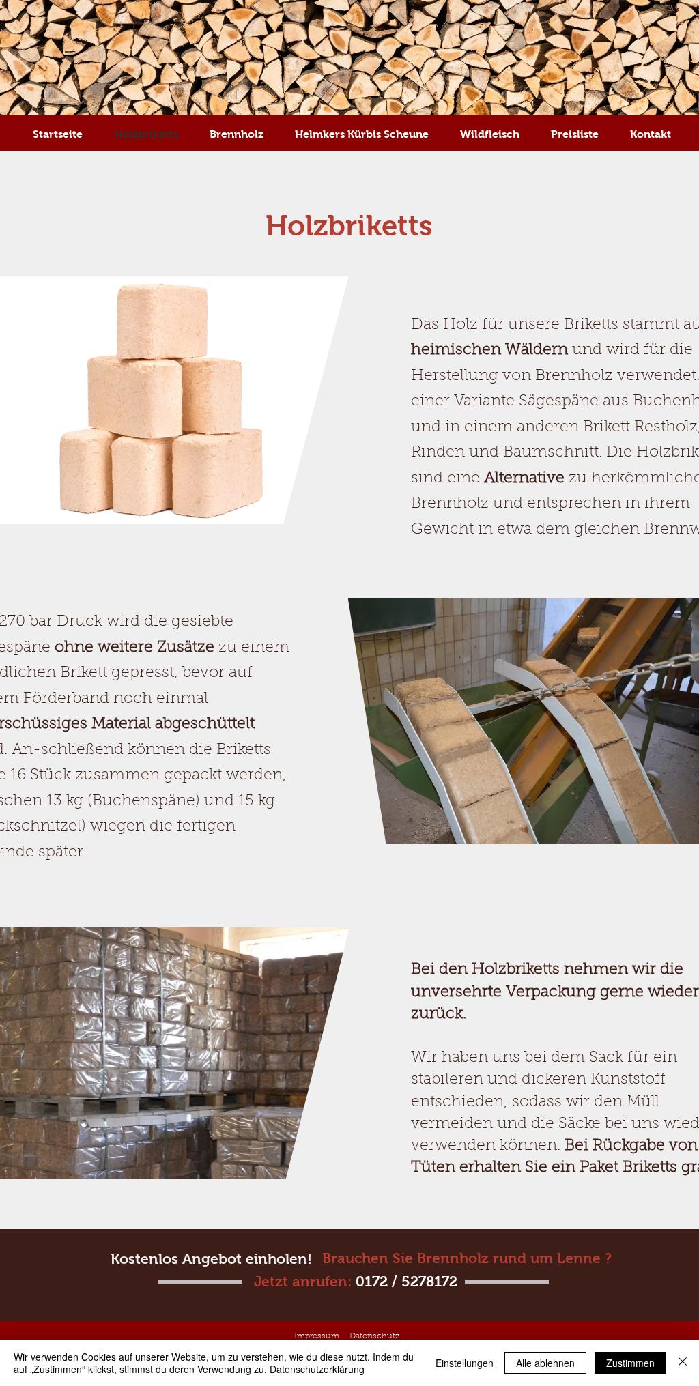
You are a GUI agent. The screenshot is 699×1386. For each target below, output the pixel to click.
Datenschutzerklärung (317, 1369)
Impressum (316, 1336)
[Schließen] (682, 1363)
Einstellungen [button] (465, 1363)
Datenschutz (374, 1336)
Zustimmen (630, 1363)
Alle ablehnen (545, 1363)
